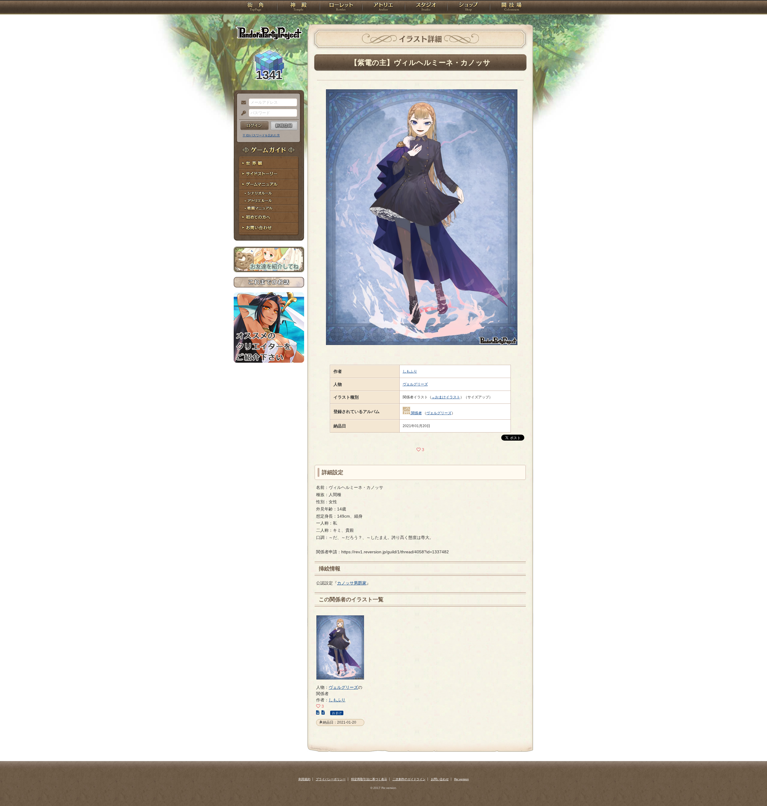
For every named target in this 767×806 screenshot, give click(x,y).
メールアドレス (242, 102)
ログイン (254, 125)
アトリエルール (269, 201)
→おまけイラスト (445, 397)
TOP (255, 7)
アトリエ (383, 7)
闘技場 (511, 7)
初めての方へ (269, 217)
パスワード (242, 113)
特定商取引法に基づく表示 (369, 779)
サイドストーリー (269, 174)
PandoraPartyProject (269, 33)
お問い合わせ (269, 228)
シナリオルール (269, 193)
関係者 (416, 413)
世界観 (269, 163)
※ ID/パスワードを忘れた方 (261, 135)
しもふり (410, 371)
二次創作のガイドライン (408, 779)
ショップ (468, 7)
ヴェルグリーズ (415, 384)
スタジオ (426, 7)
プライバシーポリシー (331, 779)
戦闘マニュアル (269, 208)
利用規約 (304, 779)
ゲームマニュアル (269, 184)
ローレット (341, 7)
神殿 (298, 7)
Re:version (461, 779)
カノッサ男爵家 (351, 583)
